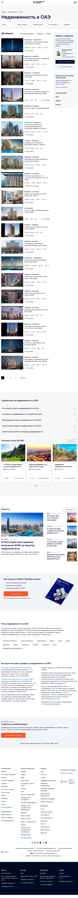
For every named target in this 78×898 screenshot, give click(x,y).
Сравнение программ (48, 799)
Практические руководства (45, 795)
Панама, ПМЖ (25, 835)
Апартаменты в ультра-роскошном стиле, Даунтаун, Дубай (36, 43)
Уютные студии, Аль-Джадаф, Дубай (36, 108)
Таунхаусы (45, 644)
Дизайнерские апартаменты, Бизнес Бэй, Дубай (36, 310)
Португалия (25, 780)
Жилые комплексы (27, 641)
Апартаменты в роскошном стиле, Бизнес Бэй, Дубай (35, 277)
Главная (3, 12)
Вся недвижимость (7, 820)
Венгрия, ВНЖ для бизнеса (25, 798)
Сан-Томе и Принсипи (8, 774)
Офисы (15, 644)
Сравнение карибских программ (48, 789)
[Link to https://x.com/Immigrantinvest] (43, 842)
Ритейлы (35, 644)
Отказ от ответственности (35, 851)
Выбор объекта (6, 814)
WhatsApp (65, 770)
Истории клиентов (47, 818)
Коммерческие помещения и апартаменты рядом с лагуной (34, 143)
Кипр (22, 777)
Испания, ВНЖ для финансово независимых (26, 808)
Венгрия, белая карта (28, 794)
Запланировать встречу (13, 735)
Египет (3, 801)
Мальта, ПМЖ (25, 819)
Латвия (23, 788)
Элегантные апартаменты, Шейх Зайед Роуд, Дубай (35, 194)
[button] (13, 462)
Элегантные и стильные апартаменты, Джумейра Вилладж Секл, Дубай (37, 92)
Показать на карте (7, 883)
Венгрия (23, 771)
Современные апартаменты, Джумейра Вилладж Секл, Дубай (35, 244)
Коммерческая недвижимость (13, 648)
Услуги (43, 824)
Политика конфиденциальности (46, 848)
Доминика (4, 786)
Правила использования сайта (24, 848)
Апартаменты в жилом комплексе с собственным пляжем (36, 160)
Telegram (73, 770)
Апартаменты (41, 641)
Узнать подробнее (61, 87)
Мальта (3, 795)
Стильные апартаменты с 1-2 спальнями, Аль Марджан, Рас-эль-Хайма (36, 177)
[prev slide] (29, 486)
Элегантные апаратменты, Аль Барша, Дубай (34, 294)
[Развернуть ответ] (74, 408)
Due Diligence (45, 815)
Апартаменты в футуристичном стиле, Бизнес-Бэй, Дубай (34, 327)
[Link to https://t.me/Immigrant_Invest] (35, 842)
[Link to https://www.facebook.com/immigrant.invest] (32, 842)
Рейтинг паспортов (47, 802)
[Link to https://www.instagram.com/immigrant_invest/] (37, 842)
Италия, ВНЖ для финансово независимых (26, 830)
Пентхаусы (25, 644)
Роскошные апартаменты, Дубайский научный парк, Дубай (36, 59)
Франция (24, 813)
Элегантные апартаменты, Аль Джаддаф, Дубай (34, 343)
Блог (42, 771)
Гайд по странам (6, 817)
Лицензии (44, 821)
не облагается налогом (51, 699)
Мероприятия (45, 830)
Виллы (52, 641)
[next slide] (48, 486)
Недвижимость (13, 12)
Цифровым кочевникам (48, 780)
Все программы (6, 807)
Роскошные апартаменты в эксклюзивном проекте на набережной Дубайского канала (35, 126)
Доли (55, 644)
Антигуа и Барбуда (7, 780)
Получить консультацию (65, 61)
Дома (67, 641)
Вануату (4, 771)
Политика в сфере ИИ (53, 851)
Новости (43, 774)
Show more (71, 441)
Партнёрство (45, 827)
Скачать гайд (16, 594)
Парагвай (4, 798)
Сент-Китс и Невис (7, 789)
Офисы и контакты (47, 812)
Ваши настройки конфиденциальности (45, 853)
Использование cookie (65, 848)
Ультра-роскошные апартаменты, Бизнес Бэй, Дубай (35, 261)
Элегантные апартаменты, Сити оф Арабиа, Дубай (36, 228)
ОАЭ (22, 791)
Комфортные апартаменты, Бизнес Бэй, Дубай (36, 76)
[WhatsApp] (75, 2)
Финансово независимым (45, 784)
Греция (23, 774)
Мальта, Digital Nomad (28, 822)
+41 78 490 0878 (66, 67)
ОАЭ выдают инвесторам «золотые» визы (15, 667)
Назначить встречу (66, 773)
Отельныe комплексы (10, 641)
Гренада (4, 783)
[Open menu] (2, 2)
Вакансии (44, 833)
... (13, 378)
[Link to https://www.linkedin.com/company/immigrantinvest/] (40, 842)
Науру (3, 804)
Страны (43, 777)
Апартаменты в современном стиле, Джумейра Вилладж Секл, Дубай (36, 360)
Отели (60, 641)
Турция (3, 777)
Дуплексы (6, 644)
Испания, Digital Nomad (28, 802)
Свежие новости (69, 509)
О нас (42, 809)
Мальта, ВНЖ (25, 816)
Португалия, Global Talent (27, 784)
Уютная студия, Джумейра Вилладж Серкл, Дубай (36, 211)
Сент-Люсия (5, 792)
